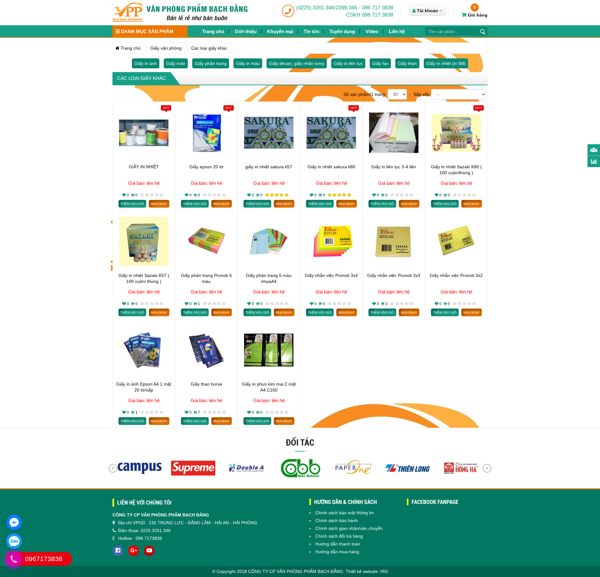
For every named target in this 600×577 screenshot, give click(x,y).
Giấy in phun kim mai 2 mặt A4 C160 (269, 387)
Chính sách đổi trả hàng (339, 536)
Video (372, 31)
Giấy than (407, 63)
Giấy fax (380, 63)
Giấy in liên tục (348, 63)
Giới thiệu (246, 31)
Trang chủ (213, 31)
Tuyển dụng (342, 31)
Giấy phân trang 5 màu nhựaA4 (269, 278)
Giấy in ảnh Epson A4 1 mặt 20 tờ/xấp (143, 387)
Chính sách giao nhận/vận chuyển (349, 528)
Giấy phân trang (211, 63)
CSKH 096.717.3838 (369, 15)
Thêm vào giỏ (132, 203)
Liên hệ (397, 31)
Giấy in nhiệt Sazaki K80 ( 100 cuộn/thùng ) (456, 169)
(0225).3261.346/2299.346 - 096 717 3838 (344, 8)
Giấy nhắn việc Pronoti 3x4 (331, 275)
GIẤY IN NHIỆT (144, 166)
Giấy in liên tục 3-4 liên (393, 166)
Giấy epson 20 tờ (206, 166)
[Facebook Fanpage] (117, 550)
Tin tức (311, 31)
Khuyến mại (280, 31)
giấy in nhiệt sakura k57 (268, 166)
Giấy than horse (206, 384)
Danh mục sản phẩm (146, 31)
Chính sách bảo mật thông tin (344, 512)
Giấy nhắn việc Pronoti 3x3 (393, 275)
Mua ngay (159, 203)
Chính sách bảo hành (336, 520)
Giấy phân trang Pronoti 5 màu (206, 278)
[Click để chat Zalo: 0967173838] (14, 541)
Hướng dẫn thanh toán (337, 543)
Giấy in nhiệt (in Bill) (446, 63)
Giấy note (175, 63)
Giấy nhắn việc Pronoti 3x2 (456, 275)
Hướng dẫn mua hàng (337, 551)
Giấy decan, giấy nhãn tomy (296, 63)
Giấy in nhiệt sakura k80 (331, 166)
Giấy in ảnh (145, 63)
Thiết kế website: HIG (367, 571)
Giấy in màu (248, 63)
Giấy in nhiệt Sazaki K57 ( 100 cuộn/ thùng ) (143, 278)
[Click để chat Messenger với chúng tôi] (14, 522)
